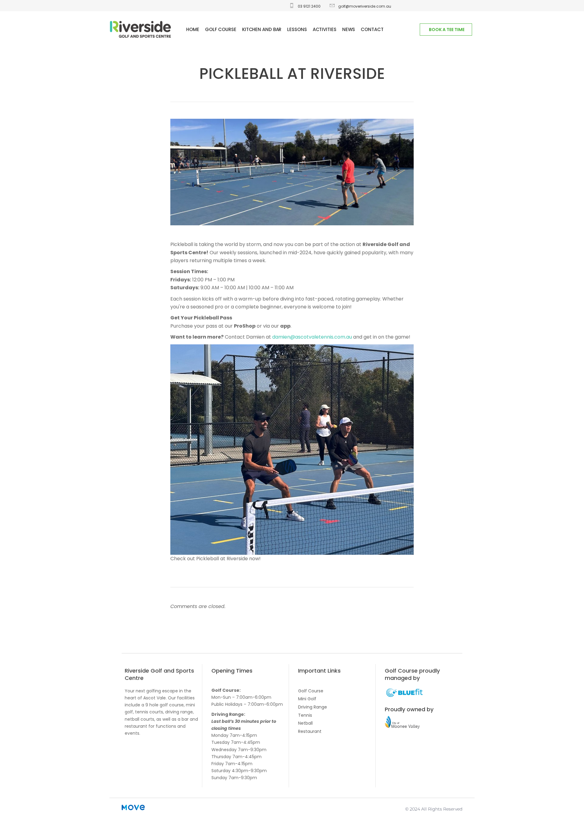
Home (192, 29)
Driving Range (312, 707)
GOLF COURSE (220, 29)
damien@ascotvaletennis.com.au (312, 336)
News (348, 29)
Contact (372, 29)
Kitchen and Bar (262, 29)
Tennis (305, 715)
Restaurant (310, 731)
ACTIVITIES (324, 29)
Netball (305, 723)
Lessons (297, 29)
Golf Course (310, 691)
